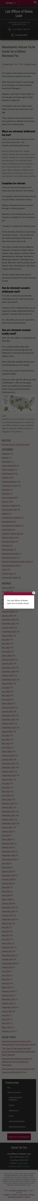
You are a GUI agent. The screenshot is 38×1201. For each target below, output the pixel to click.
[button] (33, 592)
